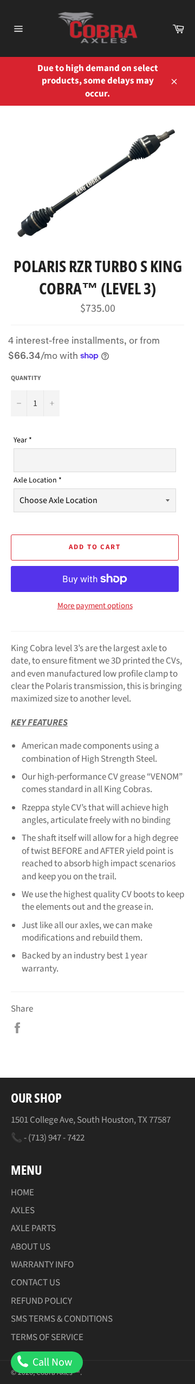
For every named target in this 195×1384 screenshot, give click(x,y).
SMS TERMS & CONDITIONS (62, 1318)
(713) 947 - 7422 (56, 1137)
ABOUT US (30, 1246)
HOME (22, 1192)
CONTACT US (35, 1282)
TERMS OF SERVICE (47, 1337)
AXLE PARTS (33, 1228)
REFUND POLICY (41, 1301)
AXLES (23, 1210)
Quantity (26, 378)
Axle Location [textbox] (38, 480)
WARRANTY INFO (42, 1264)
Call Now (51, 1362)
